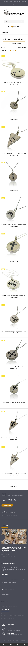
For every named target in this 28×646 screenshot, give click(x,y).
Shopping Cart (17, 1)
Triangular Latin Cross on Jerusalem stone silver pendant (14, 437)
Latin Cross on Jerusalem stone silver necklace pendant (14, 260)
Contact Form (7, 505)
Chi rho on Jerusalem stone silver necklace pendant (14, 118)
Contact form (5, 594)
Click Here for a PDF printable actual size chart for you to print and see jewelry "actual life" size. (13, 569)
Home (8, 43)
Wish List (10, 1)
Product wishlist (22, 47)
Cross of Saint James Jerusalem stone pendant (14, 402)
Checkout (24, 1)
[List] (4, 47)
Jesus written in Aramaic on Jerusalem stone (14, 82)
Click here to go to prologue (8, 582)
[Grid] (1, 47)
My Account (5, 1)
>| (16, 483)
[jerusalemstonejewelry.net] (14, 15)
